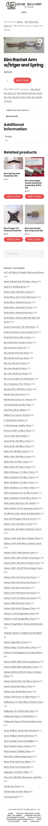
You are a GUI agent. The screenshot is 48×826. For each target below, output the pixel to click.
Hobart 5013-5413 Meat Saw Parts (20, 582)
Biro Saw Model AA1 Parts (16, 373)
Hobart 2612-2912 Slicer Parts (18, 524)
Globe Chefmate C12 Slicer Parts (19, 482)
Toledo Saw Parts (12, 786)
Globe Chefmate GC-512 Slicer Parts (21, 493)
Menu (24, 12)
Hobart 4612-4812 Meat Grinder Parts (22, 563)
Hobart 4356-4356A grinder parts (20, 552)
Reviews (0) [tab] (12, 116)
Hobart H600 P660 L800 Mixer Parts (21, 667)
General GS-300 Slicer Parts (17, 441)
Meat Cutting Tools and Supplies (19, 741)
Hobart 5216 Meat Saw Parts (17, 587)
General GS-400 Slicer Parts (17, 446)
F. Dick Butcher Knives (14, 420)
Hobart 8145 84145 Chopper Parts (20, 608)
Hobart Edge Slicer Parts (15, 642)
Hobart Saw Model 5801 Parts (18, 691)
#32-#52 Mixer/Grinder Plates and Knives (24, 272)
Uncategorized (11, 796)
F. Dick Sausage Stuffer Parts (17, 425)
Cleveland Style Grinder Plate (17, 404)
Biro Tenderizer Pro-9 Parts (17, 384)
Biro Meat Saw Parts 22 (15, 347)
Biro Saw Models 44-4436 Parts (19, 378)
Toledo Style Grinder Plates (17, 791)
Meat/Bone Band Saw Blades (17, 761)
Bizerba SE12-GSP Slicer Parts (18, 389)
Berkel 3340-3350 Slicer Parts (18, 292)
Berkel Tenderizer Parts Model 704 (20, 332)
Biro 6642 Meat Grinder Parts (18, 342)
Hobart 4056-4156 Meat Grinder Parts (22, 538)
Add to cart (22, 80)
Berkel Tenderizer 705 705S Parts (19, 327)
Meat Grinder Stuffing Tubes (17, 751)
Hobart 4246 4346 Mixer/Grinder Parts (22, 543)
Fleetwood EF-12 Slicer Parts (17, 430)
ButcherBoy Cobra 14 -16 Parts (18, 399)
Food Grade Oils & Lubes (15, 435)
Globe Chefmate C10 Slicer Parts (19, 477)
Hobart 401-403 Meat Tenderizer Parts (22, 529)
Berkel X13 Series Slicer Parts (17, 337)
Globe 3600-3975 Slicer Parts (17, 467)
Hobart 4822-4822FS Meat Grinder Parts (23, 568)
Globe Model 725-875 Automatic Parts (21, 508)
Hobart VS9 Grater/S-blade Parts (20, 696)
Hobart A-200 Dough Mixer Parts (19, 613)
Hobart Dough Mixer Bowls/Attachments (23, 624)
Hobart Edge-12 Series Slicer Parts (20, 647)
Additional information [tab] (17, 110)
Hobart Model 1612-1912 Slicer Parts (21, 681)
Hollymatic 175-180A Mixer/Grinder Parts (23, 702)
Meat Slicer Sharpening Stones (18, 756)
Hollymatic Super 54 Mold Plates (19, 716)
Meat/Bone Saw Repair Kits (17, 767)
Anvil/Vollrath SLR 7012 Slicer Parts (20, 281)
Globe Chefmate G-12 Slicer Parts (19, 487)
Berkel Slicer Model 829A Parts (18, 312)
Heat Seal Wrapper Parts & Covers (20, 518)
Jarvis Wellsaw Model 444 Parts (18, 735)
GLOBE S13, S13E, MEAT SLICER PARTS (22, 513)
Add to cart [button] (13, 196)
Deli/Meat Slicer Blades (15, 410)
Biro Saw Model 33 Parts (15, 368)
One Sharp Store (24, 5)
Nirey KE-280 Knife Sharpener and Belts (22, 777)
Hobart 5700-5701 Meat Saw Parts (20, 598)
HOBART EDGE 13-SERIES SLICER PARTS (23, 633)
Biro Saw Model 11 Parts (15, 97)
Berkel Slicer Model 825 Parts (17, 302)
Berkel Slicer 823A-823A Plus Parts (20, 297)
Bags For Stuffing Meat (15, 286)
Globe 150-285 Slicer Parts (16, 451)
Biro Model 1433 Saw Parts (16, 353)
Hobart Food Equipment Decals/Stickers (23, 652)
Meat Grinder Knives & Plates (18, 746)
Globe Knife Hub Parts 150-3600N (19, 503)
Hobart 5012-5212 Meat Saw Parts (20, 577)
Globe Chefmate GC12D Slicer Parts (20, 498)
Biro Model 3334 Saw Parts (29, 93)
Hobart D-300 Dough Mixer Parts (19, 618)
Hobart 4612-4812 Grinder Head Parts (22, 557)
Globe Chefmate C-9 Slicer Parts (19, 472)
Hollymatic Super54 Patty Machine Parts (23, 721)
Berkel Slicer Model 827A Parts (18, 307)
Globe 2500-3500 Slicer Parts (17, 456)
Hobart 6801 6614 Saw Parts (17, 603)
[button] (40, 41)
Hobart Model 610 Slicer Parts (18, 686)
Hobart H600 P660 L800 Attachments (22, 661)
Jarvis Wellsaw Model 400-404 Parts (21, 730)
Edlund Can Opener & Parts (17, 415)
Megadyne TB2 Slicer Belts (16, 772)
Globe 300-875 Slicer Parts (16, 461)
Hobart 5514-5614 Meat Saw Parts (20, 592)
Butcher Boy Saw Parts (14, 394)
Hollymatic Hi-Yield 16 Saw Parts (19, 711)
